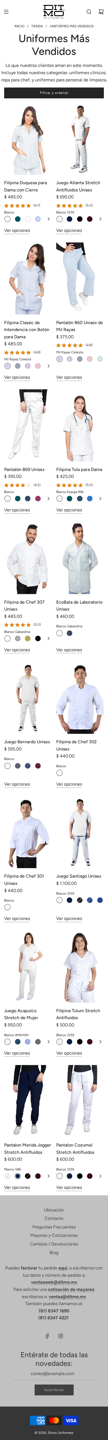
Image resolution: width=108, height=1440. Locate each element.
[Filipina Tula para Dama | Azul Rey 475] (89, 498)
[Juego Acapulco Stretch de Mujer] (28, 967)
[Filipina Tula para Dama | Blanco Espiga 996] (59, 498)
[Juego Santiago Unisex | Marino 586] (69, 900)
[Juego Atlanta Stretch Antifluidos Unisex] (80, 139)
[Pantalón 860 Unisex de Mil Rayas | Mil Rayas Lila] (69, 359)
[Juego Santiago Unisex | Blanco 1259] (59, 900)
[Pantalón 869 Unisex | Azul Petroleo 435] (27, 498)
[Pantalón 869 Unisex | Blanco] (7, 498)
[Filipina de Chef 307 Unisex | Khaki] (27, 638)
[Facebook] (47, 1336)
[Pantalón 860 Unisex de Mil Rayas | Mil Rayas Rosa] (89, 359)
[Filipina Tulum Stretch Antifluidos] (80, 967)
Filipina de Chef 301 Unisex (24, 879)
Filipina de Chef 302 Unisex (76, 745)
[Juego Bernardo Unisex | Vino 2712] (38, 766)
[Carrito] (101, 12)
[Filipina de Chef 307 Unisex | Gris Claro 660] (17, 638)
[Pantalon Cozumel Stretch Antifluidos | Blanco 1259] (59, 1176)
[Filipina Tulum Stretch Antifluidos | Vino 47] (89, 1042)
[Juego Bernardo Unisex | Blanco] (7, 766)
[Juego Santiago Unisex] (80, 832)
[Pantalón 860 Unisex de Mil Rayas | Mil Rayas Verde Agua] (100, 359)
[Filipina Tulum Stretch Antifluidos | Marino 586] (69, 1042)
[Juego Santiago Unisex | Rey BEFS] (100, 900)
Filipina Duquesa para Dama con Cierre (25, 186)
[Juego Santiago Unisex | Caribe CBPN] (89, 900)
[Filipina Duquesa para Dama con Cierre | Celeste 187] (38, 219)
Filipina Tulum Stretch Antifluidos (78, 1014)
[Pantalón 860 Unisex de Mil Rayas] (80, 278)
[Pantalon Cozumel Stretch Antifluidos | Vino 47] (89, 1176)
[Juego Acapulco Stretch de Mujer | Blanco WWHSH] (7, 1042)
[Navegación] (6, 12)
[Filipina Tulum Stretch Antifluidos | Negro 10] (80, 1042)
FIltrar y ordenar (54, 93)
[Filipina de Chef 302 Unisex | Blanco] (59, 773)
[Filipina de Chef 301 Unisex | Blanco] (7, 907)
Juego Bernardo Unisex (27, 741)
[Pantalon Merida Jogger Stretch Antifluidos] (28, 1101)
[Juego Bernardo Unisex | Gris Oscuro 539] (17, 766)
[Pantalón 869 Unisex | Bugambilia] (38, 498)
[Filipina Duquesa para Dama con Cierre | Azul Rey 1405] (27, 219)
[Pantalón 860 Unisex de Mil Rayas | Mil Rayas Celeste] (59, 359)
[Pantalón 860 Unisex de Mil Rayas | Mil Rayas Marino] (80, 359)
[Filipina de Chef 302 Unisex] (80, 698)
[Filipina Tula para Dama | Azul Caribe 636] (69, 498)
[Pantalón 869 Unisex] (28, 425)
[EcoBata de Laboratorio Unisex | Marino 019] (69, 633)
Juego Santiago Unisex (78, 876)
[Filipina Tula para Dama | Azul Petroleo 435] (80, 498)
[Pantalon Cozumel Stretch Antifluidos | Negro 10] (80, 1176)
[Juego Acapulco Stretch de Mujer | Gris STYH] (38, 1042)
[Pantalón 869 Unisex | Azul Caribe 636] (17, 498)
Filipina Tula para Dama (79, 469)
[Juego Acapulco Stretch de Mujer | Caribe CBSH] (17, 1042)
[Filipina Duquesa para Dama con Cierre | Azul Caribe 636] (17, 219)
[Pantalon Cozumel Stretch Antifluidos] (80, 1101)
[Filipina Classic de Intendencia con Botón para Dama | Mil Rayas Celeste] (7, 366)
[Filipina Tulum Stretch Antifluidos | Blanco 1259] (59, 1042)
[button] (48, 219)
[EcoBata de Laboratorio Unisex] (80, 558)
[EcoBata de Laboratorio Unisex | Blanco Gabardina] (59, 633)
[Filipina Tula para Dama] (80, 425)
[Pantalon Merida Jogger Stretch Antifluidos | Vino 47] (38, 1176)
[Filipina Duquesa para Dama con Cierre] (28, 139)
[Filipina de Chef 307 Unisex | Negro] (38, 638)
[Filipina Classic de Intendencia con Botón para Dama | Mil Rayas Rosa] (38, 366)
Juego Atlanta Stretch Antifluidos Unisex (78, 186)
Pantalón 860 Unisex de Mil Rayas (79, 326)
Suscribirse (54, 1390)
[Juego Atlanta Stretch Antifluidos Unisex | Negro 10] (80, 219)
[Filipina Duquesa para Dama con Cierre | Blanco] (7, 219)
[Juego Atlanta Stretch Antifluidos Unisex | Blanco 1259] (59, 219)
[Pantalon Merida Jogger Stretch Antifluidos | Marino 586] (17, 1176)
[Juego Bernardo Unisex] (28, 698)
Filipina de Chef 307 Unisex (24, 605)
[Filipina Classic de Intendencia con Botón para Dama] (28, 278)
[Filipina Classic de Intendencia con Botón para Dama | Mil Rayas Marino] (17, 366)
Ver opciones (17, 230)
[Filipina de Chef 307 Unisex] (28, 558)
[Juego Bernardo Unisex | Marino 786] (27, 766)
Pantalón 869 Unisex (24, 469)
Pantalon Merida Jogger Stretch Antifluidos (27, 1148)
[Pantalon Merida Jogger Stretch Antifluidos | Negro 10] (27, 1176)
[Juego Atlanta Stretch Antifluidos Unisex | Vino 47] (89, 219)
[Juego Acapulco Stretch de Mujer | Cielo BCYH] (27, 1042)
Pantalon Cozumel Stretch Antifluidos (75, 1148)
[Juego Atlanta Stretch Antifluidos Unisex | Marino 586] (69, 219)
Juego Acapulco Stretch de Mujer (21, 1014)
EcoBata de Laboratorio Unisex (79, 605)
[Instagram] (61, 1336)
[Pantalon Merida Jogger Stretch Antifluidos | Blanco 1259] (7, 1176)
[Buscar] (89, 12)
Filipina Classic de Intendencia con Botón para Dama (26, 329)
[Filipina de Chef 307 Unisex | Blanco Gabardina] (7, 638)
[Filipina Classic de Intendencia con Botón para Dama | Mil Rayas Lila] (27, 366)
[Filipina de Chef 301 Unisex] (28, 832)
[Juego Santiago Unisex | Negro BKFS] (80, 900)
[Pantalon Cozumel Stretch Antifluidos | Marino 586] (69, 1176)
